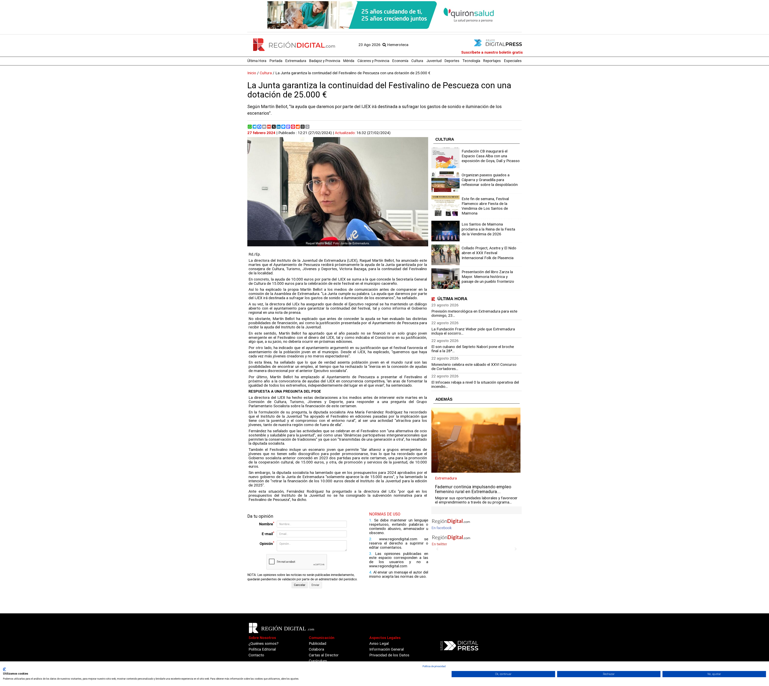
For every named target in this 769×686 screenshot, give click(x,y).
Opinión (267, 543)
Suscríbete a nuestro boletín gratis (492, 52)
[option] (384, 15)
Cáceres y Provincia (373, 61)
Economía (400, 61)
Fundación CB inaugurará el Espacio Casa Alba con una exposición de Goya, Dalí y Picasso (491, 156)
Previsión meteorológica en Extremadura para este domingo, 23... (474, 313)
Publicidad (317, 643)
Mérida (348, 61)
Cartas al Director (324, 655)
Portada (276, 61)
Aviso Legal (379, 643)
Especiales (513, 61)
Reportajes (492, 61)
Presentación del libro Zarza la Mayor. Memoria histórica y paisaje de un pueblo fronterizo (488, 277)
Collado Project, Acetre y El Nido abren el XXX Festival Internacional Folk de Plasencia (489, 253)
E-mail (268, 533)
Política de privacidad (434, 666)
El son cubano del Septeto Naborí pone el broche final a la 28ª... (472, 348)
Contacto (256, 655)
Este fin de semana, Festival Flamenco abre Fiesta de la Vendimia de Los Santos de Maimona (485, 206)
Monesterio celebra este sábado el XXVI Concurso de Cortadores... (473, 366)
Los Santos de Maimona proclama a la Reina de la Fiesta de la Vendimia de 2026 (488, 229)
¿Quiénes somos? (263, 643)
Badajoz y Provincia (324, 61)
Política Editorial (262, 649)
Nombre (266, 523)
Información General (386, 649)
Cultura (417, 61)
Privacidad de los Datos (389, 655)
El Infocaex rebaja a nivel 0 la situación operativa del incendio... (475, 384)
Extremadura (295, 61)
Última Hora (256, 61)
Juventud (434, 61)
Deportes (452, 61)
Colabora (316, 649)
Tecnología (471, 61)
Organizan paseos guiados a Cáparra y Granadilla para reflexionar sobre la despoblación (490, 180)
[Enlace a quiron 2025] (384, 15)
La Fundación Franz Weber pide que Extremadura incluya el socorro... (473, 331)
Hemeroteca (397, 44)
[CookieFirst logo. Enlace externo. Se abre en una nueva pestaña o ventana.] (4, 669)
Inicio (251, 73)
